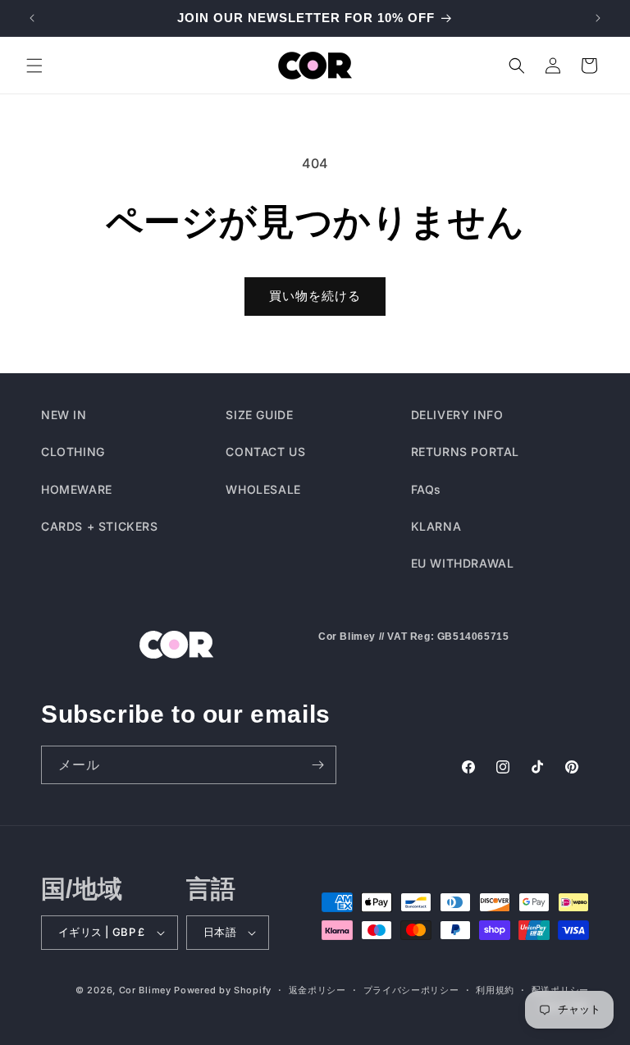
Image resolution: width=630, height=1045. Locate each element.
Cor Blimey (145, 990)
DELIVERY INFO (457, 415)
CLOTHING (73, 452)
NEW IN (64, 415)
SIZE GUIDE (259, 415)
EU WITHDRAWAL (462, 563)
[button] (34, 66)
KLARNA (436, 526)
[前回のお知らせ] (32, 18)
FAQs (426, 489)
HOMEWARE (76, 489)
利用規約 (495, 990)
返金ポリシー (317, 990)
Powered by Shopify (223, 990)
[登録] (317, 765)
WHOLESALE (263, 489)
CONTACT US (265, 452)
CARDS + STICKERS (99, 526)
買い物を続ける (315, 295)
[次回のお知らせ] (598, 18)
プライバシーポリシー (411, 990)
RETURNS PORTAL (465, 452)
